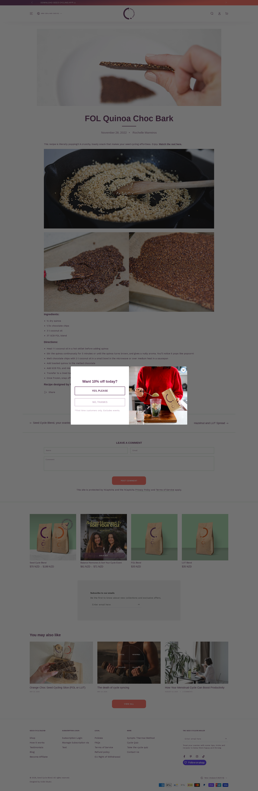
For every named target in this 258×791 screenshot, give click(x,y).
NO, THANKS (100, 402)
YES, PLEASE (100, 391)
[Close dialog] (183, 370)
